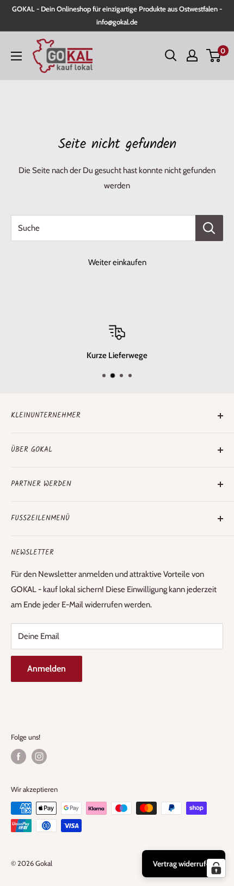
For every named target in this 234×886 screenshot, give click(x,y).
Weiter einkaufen (117, 262)
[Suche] (209, 228)
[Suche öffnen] (171, 55)
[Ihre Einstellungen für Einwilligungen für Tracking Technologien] (216, 868)
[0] (214, 55)
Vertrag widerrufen (183, 864)
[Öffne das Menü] (16, 56)
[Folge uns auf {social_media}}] (18, 756)
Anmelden (46, 668)
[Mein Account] (192, 55)
